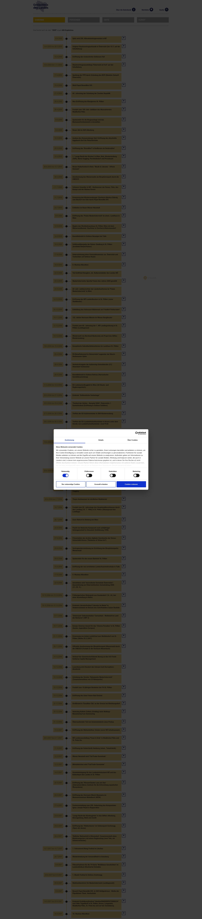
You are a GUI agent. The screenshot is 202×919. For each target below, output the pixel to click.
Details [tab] (101, 440)
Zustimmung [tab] (69, 440)
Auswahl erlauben (101, 484)
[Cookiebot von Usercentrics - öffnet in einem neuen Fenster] (137, 433)
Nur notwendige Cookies (71, 484)
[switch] (89, 475)
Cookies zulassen (131, 484)
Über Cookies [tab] (133, 440)
